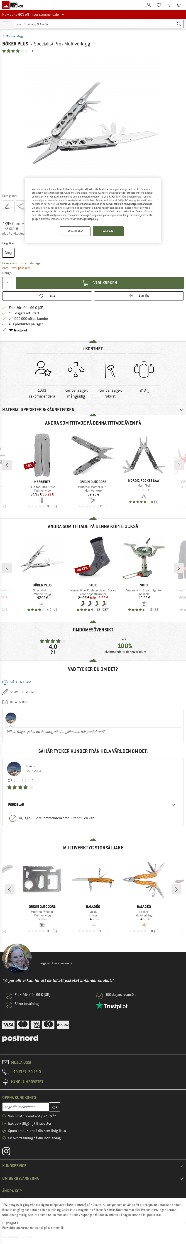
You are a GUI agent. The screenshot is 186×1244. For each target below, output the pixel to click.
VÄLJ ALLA (108, 231)
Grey (8, 252)
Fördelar (16, 804)
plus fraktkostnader (15, 233)
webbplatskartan (17, 1228)
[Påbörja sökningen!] (179, 24)
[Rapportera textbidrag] (31, 780)
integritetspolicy (88, 218)
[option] (93, 123)
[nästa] (179, 465)
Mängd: (7, 273)
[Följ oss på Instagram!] (9, 1152)
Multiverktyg (14, 36)
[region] (93, 210)
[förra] (7, 465)
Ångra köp (12, 1191)
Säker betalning (27, 1003)
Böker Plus (15, 44)
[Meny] (6, 23)
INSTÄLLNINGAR (75, 231)
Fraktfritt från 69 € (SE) (27, 307)
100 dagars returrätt (24, 313)
